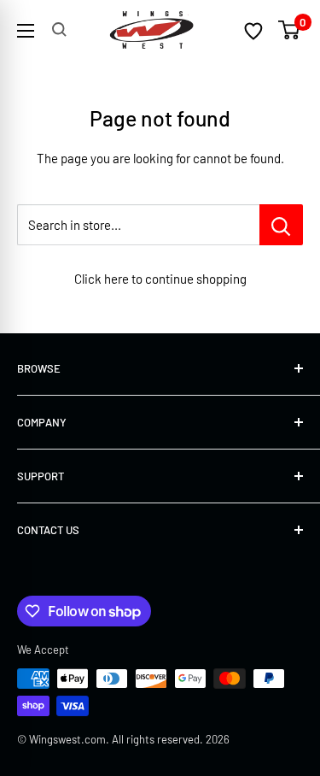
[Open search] (59, 29)
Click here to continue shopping (160, 278)
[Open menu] (25, 31)
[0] (290, 30)
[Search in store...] (281, 224)
